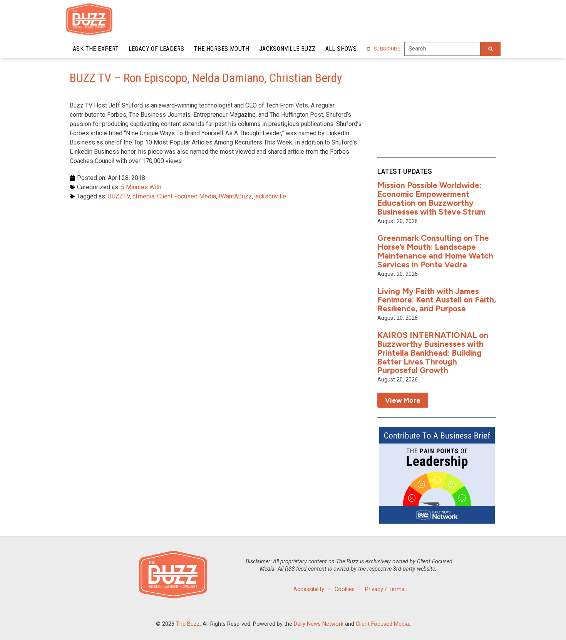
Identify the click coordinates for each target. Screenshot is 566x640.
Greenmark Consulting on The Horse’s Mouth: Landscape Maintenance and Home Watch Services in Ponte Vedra (435, 251)
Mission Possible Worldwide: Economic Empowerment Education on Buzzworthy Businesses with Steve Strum (431, 198)
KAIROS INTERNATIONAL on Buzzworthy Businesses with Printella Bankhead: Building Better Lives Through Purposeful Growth (432, 352)
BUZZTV (119, 196)
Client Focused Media (186, 196)
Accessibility (308, 589)
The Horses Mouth (221, 48)
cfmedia (143, 196)
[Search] (491, 49)
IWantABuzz (235, 196)
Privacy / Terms (384, 589)
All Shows (341, 48)
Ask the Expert (96, 48)
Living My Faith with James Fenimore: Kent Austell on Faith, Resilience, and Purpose (436, 300)
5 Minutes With (141, 187)
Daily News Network (318, 624)
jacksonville (270, 196)
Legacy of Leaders (156, 48)
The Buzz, (188, 624)
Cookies (345, 589)
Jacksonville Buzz (287, 48)
